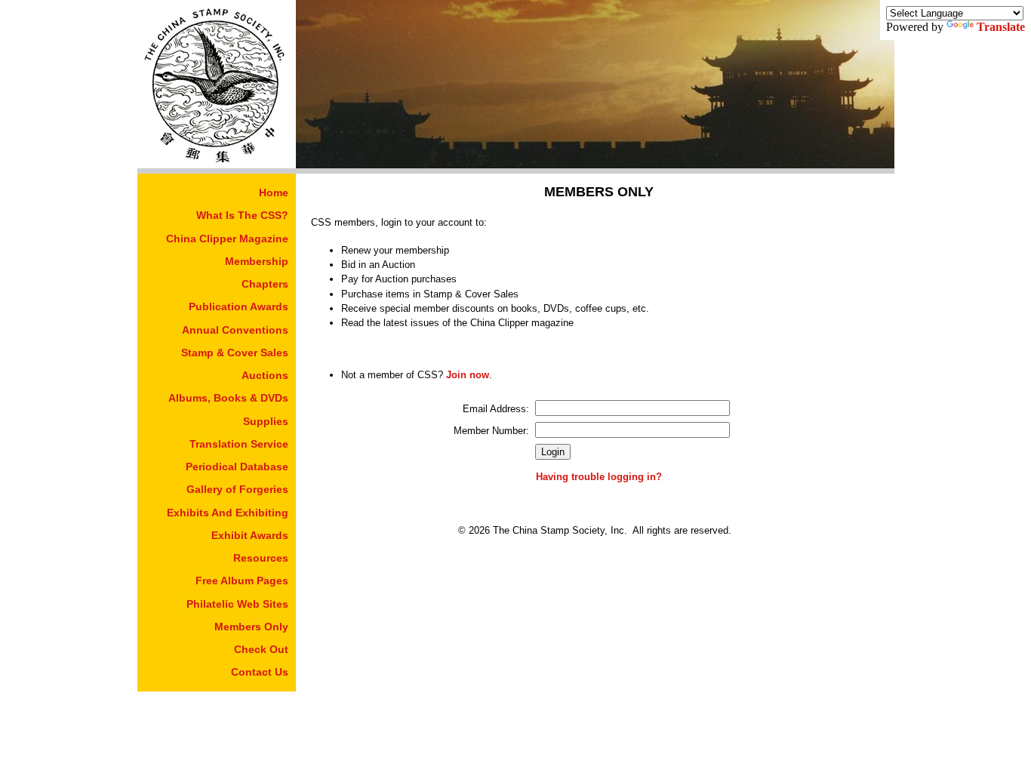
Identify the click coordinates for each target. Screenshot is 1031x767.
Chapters (265, 284)
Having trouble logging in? (599, 476)
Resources (260, 558)
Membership (256, 261)
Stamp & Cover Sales (234, 353)
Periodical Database (237, 467)
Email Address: (496, 408)
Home (273, 192)
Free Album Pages (241, 580)
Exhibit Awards (249, 535)
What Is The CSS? (242, 215)
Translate (1001, 26)
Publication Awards (238, 306)
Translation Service (238, 444)
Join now (467, 374)
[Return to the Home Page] (216, 164)
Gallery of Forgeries (237, 489)
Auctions (265, 375)
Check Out (261, 649)
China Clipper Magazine (227, 239)
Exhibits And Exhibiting (227, 513)
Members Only (251, 627)
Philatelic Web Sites (237, 604)
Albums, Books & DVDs (228, 398)
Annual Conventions (235, 330)
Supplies (265, 421)
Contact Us (259, 672)
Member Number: (491, 430)
